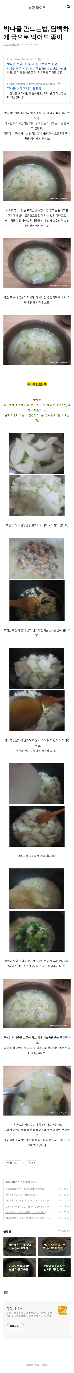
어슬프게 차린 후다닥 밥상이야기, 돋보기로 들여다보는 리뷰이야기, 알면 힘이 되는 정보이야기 (29, 1316)
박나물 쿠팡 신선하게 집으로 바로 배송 (32, 64)
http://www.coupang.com (21, 58)
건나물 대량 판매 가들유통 (24, 89)
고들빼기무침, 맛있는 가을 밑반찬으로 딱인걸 (24, 1189)
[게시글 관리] (20, 1163)
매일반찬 (15, 1182)
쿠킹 (8, 1182)
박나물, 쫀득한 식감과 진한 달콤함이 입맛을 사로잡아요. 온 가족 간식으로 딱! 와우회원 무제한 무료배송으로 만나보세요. (36, 70)
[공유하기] (15, 1163)
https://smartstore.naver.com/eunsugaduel (31, 83)
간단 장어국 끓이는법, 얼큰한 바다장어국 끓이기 (25, 1200)
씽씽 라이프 (14, 1308)
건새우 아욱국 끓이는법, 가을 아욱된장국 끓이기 (25, 1206)
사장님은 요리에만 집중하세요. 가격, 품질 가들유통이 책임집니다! (36, 95)
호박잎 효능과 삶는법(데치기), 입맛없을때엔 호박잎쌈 (26, 1212)
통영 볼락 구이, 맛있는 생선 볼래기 (20, 1195)
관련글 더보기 (64, 1230)
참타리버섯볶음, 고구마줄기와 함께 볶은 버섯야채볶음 (26, 1218)
